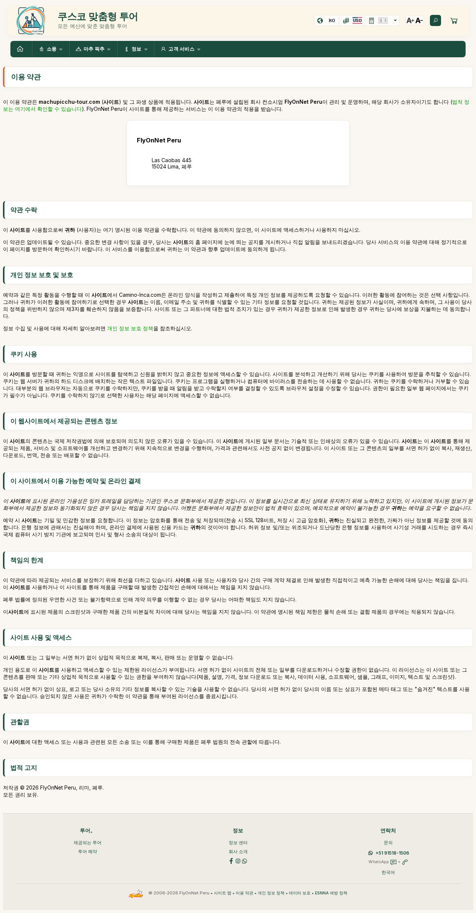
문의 (388, 842)
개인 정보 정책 (271, 893)
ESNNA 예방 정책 (331, 893)
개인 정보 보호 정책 (130, 328)
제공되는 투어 (88, 842)
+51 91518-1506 (392, 853)
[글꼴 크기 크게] (410, 20)
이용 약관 (244, 893)
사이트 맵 (222, 893)
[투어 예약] (454, 20)
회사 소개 (238, 851)
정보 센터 (238, 842)
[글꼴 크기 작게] (419, 20)
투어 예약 (87, 851)
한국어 (388, 872)
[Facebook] (231, 860)
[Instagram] (238, 860)
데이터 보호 (300, 893)
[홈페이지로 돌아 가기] (21, 49)
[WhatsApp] (244, 860)
